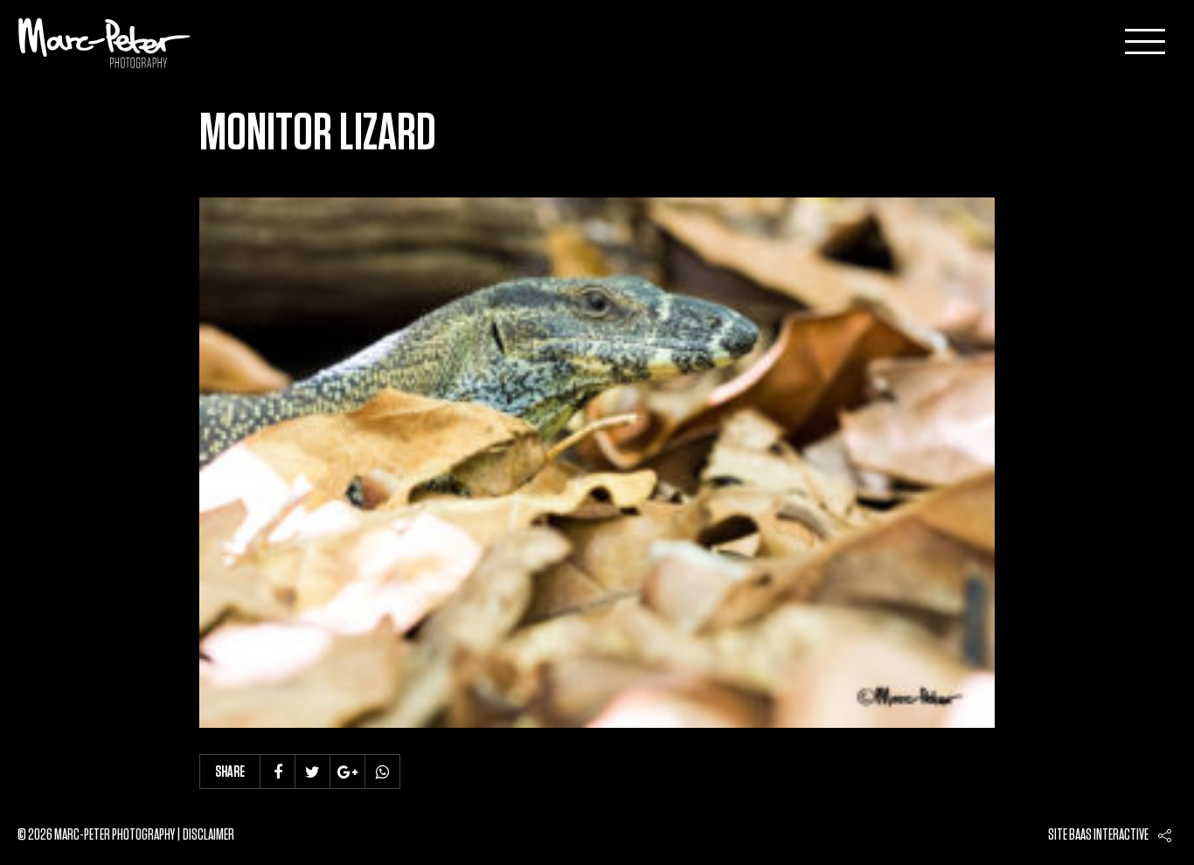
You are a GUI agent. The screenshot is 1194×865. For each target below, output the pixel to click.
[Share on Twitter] (312, 771)
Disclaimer (208, 835)
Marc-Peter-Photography (104, 42)
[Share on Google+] (347, 771)
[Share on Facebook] (277, 771)
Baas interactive (1109, 835)
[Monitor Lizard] (597, 462)
